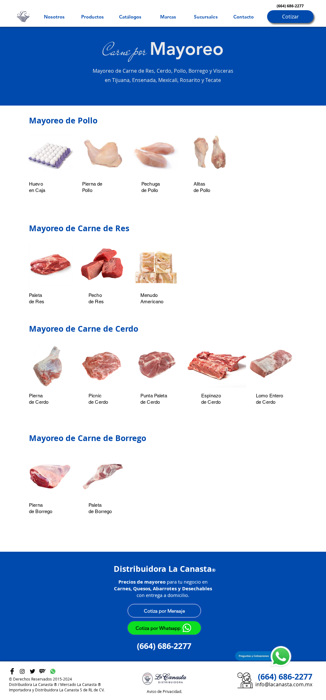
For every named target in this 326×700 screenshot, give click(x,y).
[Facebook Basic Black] (12, 671)
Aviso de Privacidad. (164, 691)
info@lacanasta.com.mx (283, 684)
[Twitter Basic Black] (32, 671)
